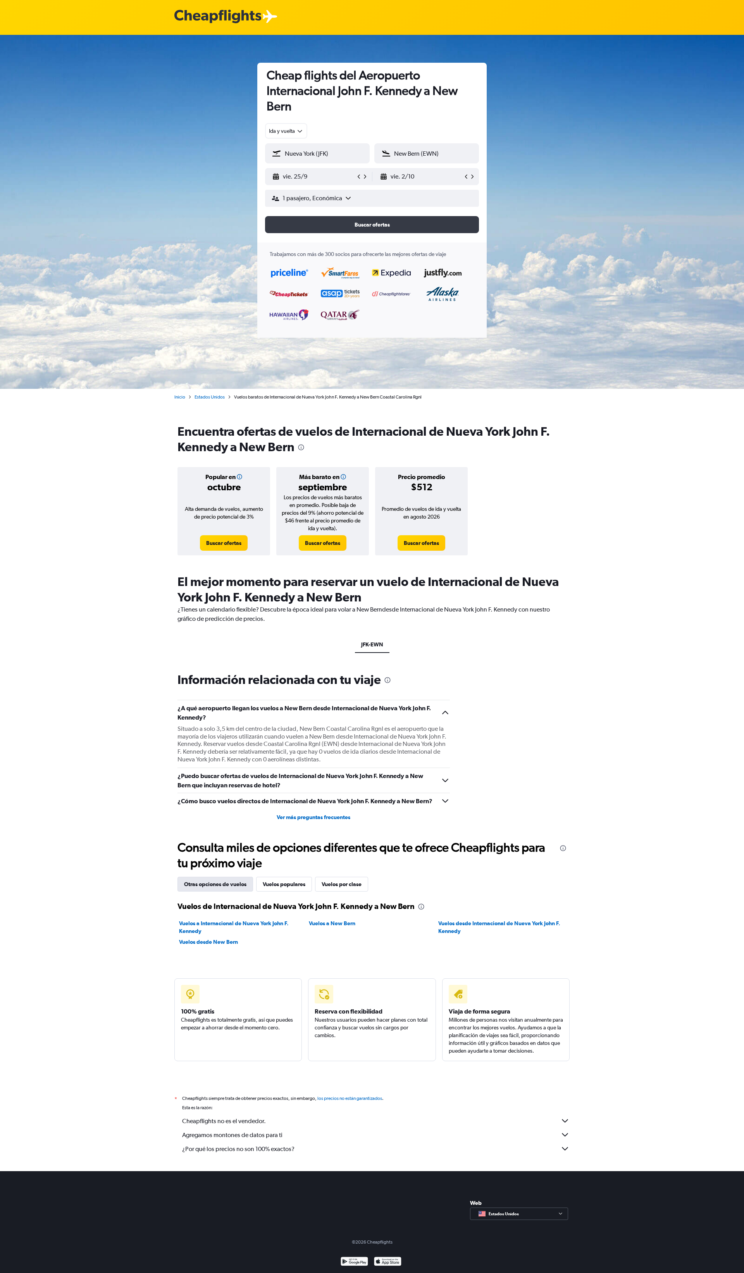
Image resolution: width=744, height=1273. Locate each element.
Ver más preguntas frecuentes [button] (313, 817)
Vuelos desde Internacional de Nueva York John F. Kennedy (499, 927)
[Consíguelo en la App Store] (387, 1262)
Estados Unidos (210, 397)
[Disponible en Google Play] (354, 1262)
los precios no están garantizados (349, 1098)
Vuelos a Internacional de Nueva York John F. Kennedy (234, 927)
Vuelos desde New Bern (208, 942)
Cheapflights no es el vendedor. (224, 1121)
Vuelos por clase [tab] (342, 884)
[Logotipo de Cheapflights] (217, 17)
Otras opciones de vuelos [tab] (215, 884)
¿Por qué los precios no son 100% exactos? (238, 1149)
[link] (224, 543)
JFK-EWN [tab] (372, 644)
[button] (314, 176)
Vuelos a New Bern (332, 923)
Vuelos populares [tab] (284, 884)
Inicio (179, 397)
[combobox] (286, 131)
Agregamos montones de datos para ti (232, 1135)
